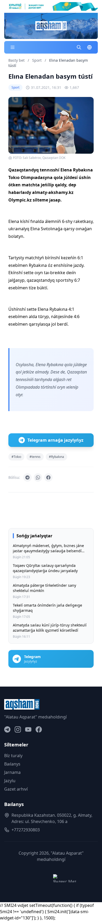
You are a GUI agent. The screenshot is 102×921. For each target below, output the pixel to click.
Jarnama (12, 772)
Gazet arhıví (16, 789)
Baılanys (12, 764)
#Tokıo (16, 456)
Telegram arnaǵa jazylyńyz (55, 440)
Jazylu (9, 781)
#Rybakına (56, 456)
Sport (37, 60)
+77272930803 (26, 830)
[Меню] (12, 47)
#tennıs (35, 456)
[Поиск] (79, 47)
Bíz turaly (13, 755)
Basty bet (16, 60)
